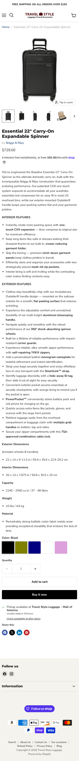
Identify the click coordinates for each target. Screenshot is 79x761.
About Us (25, 742)
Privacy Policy (44, 746)
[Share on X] (12, 632)
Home (6, 27)
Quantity (7, 560)
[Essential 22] (8, 116)
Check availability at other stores (23, 618)
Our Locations (59, 742)
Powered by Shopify (39, 754)
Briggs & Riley (15, 143)
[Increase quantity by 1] (35, 569)
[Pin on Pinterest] (27, 632)
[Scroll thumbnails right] (74, 116)
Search (12, 742)
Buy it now (39, 595)
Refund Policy (25, 746)
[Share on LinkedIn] (19, 632)
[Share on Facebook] (5, 632)
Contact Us (41, 742)
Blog (59, 746)
